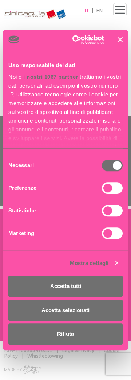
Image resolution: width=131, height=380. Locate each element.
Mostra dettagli (89, 263)
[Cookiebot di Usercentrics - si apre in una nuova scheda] (76, 40)
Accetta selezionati (65, 310)
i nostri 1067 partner (50, 77)
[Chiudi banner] (120, 39)
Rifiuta (65, 334)
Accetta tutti (65, 286)
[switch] (112, 188)
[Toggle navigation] (120, 9)
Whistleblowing (45, 356)
